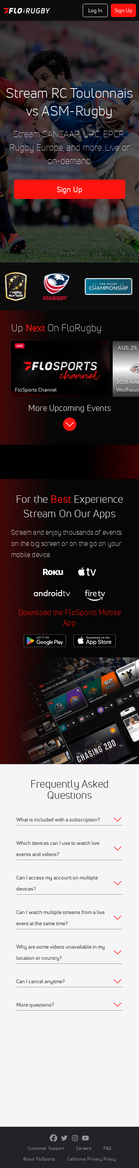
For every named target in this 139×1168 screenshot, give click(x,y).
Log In (95, 10)
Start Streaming (60, 376)
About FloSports (39, 1159)
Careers (84, 1148)
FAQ (107, 1148)
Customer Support (46, 1148)
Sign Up (124, 10)
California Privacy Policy (91, 1159)
